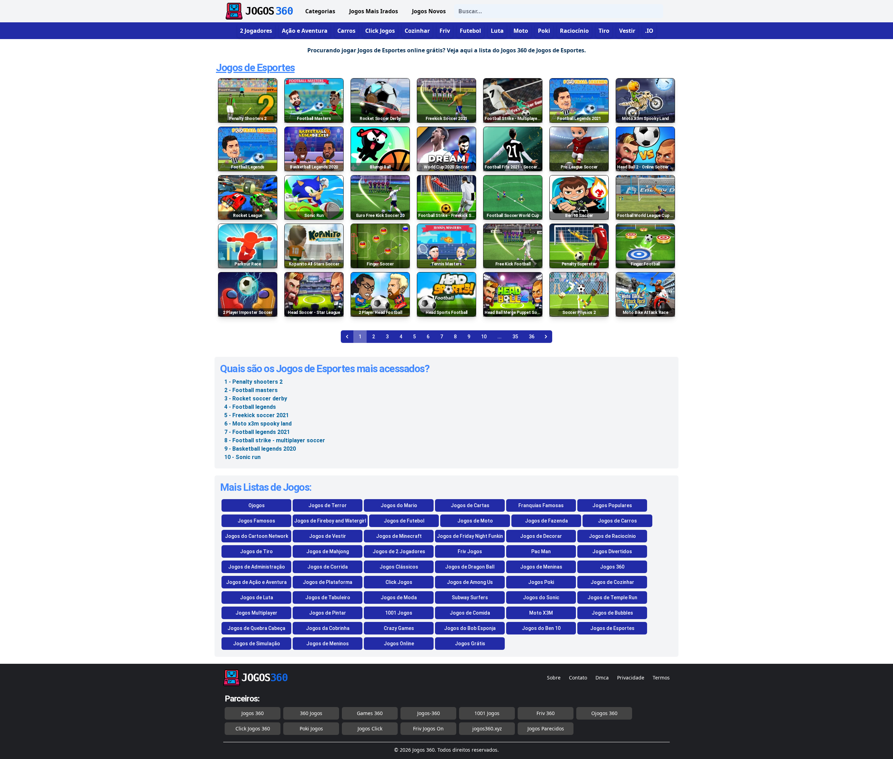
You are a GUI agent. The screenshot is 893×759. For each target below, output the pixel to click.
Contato (578, 677)
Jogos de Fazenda (546, 521)
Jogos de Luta (256, 597)
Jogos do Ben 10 (541, 628)
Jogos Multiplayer (256, 613)
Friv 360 (545, 713)
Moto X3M (541, 613)
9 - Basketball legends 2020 (260, 448)
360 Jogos (311, 713)
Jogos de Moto (475, 521)
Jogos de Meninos (327, 643)
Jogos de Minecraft (399, 536)
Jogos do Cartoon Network (256, 536)
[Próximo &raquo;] (546, 336)
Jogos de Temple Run (612, 597)
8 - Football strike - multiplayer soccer (274, 440)
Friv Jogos (470, 551)
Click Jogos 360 (252, 728)
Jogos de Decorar (541, 536)
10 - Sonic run (242, 457)
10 (484, 336)
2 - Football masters (251, 390)
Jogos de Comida (470, 613)
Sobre (554, 677)
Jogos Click (370, 728)
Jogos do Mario (399, 505)
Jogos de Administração (256, 567)
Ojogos (256, 505)
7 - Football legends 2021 (257, 432)
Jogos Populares (612, 505)
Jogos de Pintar (327, 613)
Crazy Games (399, 628)
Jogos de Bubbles (612, 613)
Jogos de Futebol (404, 521)
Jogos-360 (428, 713)
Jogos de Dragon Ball (470, 567)
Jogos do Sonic (541, 597)
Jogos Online (399, 643)
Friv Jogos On (428, 728)
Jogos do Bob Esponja (470, 628)
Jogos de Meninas (541, 567)
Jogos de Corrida (327, 567)
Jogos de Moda (399, 597)
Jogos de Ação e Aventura (256, 582)
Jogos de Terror (327, 505)
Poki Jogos (311, 728)
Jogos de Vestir (327, 536)
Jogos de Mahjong (327, 551)
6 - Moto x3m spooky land (258, 423)
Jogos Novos (429, 11)
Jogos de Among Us (470, 582)
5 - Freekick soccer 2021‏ (256, 415)
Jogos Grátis (470, 643)
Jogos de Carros (617, 521)
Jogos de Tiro (256, 551)
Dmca (602, 677)
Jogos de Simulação (256, 643)
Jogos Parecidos (545, 728)
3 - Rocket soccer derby (255, 398)
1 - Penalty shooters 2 (253, 381)
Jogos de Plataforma (327, 582)
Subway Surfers (470, 597)
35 (515, 336)
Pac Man (541, 551)
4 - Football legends (250, 407)
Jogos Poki (541, 582)
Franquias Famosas (541, 505)
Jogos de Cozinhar (612, 582)
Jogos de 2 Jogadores (399, 551)
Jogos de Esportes (255, 67)
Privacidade (630, 677)
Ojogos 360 (604, 713)
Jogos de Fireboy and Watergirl (330, 521)
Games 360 (370, 713)
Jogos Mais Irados (373, 11)
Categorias (320, 11)
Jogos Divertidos (612, 551)
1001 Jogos (398, 613)
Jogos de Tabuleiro (327, 597)
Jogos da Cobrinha (328, 628)
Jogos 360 (612, 567)
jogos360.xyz (487, 728)
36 (531, 336)
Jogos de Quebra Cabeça (256, 628)
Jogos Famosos (256, 521)
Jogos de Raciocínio (612, 536)
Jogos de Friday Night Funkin (470, 536)
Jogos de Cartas (470, 505)
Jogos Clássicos (399, 567)
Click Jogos (398, 582)
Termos (661, 677)
